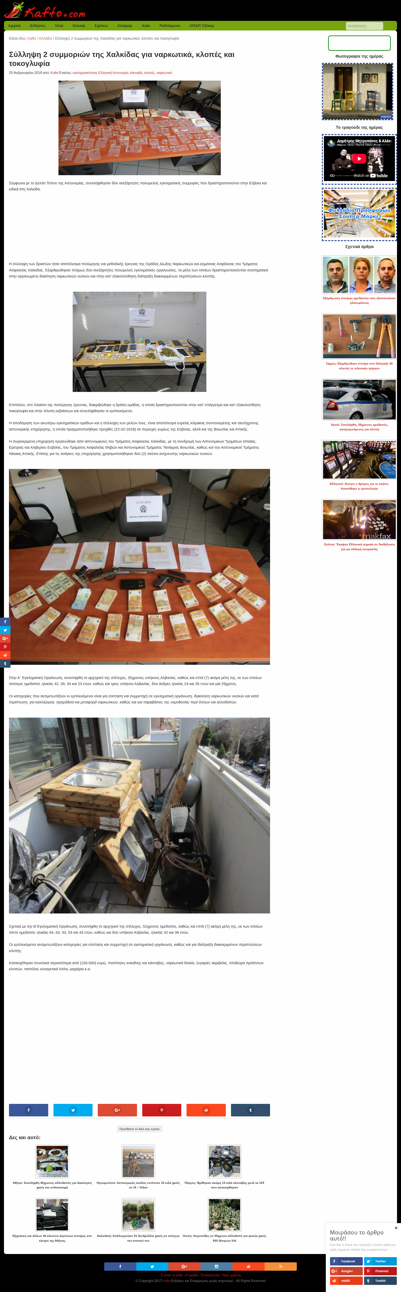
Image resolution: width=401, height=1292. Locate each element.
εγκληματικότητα (85, 73)
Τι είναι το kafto (172, 1275)
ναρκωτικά (164, 73)
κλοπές (149, 73)
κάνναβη (136, 73)
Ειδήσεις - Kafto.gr (200, 10)
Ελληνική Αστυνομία (113, 73)
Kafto (166, 1281)
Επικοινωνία (210, 1275)
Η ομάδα (191, 1275)
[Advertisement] (139, 221)
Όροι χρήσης (231, 1275)
